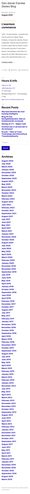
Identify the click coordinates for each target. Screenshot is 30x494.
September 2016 (9, 333)
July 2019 (6, 275)
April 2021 (6, 228)
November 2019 (9, 269)
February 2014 (8, 380)
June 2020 (6, 248)
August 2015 (7, 354)
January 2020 (8, 263)
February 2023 (8, 199)
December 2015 (9, 345)
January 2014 (8, 383)
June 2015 (6, 359)
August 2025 (7, 181)
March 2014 (7, 377)
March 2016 (7, 339)
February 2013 (8, 400)
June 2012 (6, 418)
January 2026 (8, 170)
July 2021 (6, 219)
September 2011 (9, 441)
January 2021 (8, 234)
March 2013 (7, 397)
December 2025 (9, 172)
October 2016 (8, 330)
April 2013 (6, 395)
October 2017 (8, 307)
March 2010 (7, 479)
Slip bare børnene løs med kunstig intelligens (13, 113)
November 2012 (9, 406)
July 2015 (6, 357)
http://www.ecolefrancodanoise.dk (13, 99)
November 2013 (9, 386)
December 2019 (9, 266)
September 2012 (9, 412)
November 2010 (9, 468)
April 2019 (6, 284)
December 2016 (9, 324)
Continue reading (8, 62)
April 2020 (6, 254)
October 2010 (8, 471)
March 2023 (7, 196)
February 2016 (8, 342)
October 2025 (8, 175)
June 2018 (6, 295)
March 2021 (7, 231)
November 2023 (9, 190)
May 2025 (6, 184)
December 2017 (9, 304)
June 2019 (6, 278)
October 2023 (8, 193)
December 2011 (8, 433)
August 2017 (7, 310)
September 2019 (9, 272)
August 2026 (7, 161)
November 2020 (9, 237)
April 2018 (6, 298)
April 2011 (6, 453)
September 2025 (9, 178)
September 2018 (9, 292)
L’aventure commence (9, 25)
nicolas (5, 70)
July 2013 (6, 389)
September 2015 (9, 351)
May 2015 (6, 362)
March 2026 (7, 167)
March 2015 (7, 368)
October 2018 (8, 289)
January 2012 (8, 430)
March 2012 (7, 424)
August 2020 (7, 243)
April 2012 (6, 421)
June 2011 (6, 447)
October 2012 (8, 409)
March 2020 (7, 257)
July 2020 (6, 246)
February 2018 (8, 301)
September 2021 (9, 213)
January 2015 (8, 374)
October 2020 (8, 240)
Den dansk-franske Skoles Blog (13, 5)
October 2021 (8, 210)
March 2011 (7, 456)
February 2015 (8, 371)
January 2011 (7, 462)
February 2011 (8, 459)
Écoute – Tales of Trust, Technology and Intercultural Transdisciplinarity (14, 134)
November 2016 (9, 327)
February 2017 (8, 319)
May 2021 (6, 225)
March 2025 (7, 187)
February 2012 (8, 427)
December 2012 (9, 403)
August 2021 (7, 216)
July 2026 (6, 164)
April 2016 (6, 336)
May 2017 (6, 316)
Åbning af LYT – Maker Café (14, 124)
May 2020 (6, 251)
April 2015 (6, 365)
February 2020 (8, 260)
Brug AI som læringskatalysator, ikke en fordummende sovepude (13, 119)
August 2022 (7, 202)
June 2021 (6, 222)
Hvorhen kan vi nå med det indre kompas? (15, 128)
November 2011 (8, 435)
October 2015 (8, 348)
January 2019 (8, 286)
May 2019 (6, 281)
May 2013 (6, 392)
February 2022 (8, 208)
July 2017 (6, 313)
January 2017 (7, 321)
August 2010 (7, 476)
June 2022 (6, 205)
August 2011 (7, 444)
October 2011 (7, 438)
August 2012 (7, 415)
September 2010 (9, 473)
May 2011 (6, 450)
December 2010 (9, 465)
